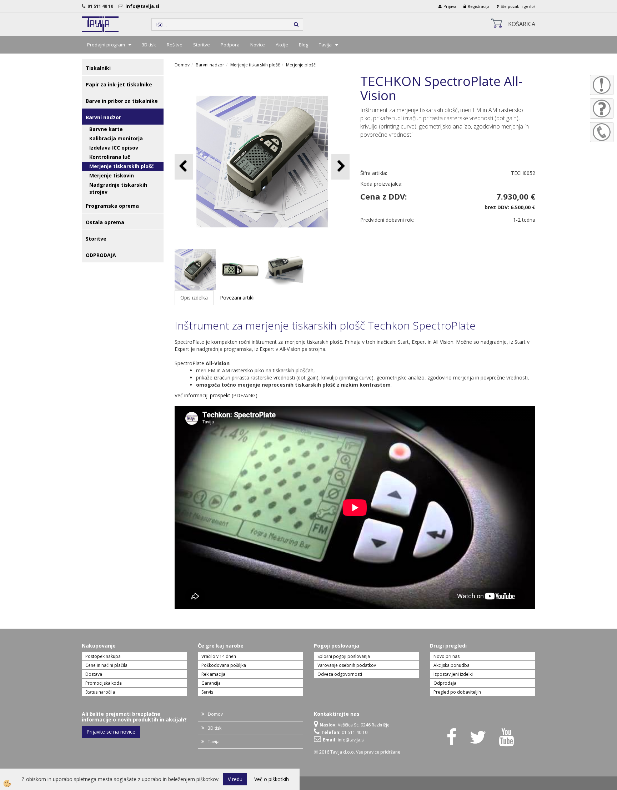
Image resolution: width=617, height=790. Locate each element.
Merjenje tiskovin (111, 175)
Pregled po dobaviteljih (457, 692)
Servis (207, 692)
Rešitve (174, 44)
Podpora (230, 44)
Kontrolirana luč (109, 157)
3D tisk (149, 44)
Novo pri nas (446, 656)
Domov (182, 65)
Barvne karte (106, 129)
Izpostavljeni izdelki (453, 674)
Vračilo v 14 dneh (218, 656)
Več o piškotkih (271, 779)
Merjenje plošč (301, 65)
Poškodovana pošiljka (223, 665)
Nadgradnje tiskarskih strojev (118, 188)
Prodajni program (106, 44)
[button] (340, 166)
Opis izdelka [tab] (194, 297)
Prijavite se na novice (110, 731)
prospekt (220, 395)
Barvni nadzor (210, 65)
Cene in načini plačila (106, 665)
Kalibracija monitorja (116, 138)
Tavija (325, 44)
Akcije (282, 44)
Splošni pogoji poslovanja (343, 656)
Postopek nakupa (103, 656)
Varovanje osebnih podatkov (346, 665)
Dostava (93, 674)
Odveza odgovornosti (339, 674)
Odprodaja (444, 683)
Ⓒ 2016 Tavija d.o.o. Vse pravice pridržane (357, 752)
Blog (303, 44)
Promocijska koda (103, 683)
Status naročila (100, 692)
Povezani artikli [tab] (237, 297)
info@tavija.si (143, 6)
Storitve (201, 44)
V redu (235, 779)
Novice (257, 44)
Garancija (211, 683)
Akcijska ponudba (451, 665)
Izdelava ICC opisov (113, 147)
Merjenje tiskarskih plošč (121, 166)
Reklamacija (213, 674)
